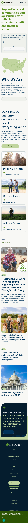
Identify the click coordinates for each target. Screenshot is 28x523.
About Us (14, 449)
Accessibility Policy (14, 507)
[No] (26, 517)
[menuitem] (9, 493)
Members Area (14, 473)
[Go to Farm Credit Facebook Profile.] (11, 493)
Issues (14, 459)
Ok (4, 520)
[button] (25, 2)
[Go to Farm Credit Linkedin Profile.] (19, 493)
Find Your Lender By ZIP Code (11, 46)
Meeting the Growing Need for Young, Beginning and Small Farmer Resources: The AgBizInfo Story (13, 285)
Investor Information (14, 510)
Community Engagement (14, 456)
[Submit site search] (23, 49)
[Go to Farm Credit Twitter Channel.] (9, 493)
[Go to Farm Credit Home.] (8, 2)
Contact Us (14, 500)
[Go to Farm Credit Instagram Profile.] (17, 493)
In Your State (14, 463)
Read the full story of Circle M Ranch (14, 191)
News (14, 466)
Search (14, 476)
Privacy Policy (14, 503)
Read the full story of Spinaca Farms (14, 219)
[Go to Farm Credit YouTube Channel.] (14, 493)
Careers (14, 469)
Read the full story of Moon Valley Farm (14, 164)
